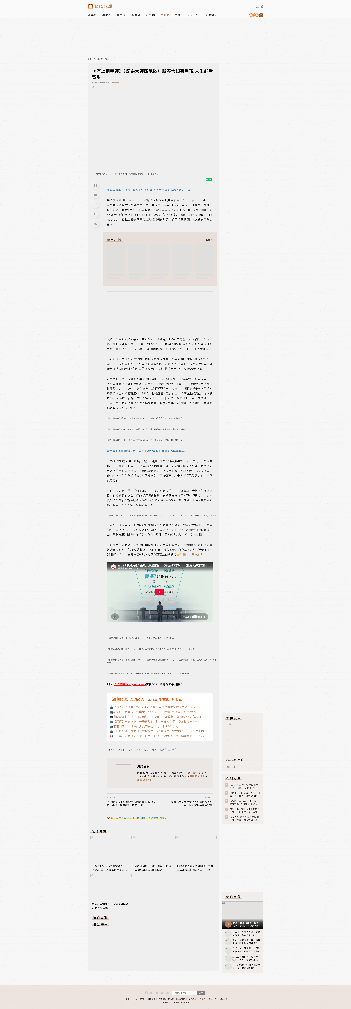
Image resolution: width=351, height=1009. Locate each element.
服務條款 (162, 999)
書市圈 (121, 15)
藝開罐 (135, 15)
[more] (208, 240)
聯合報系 (192, 999)
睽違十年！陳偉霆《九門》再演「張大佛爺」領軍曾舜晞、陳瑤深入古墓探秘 (245, 794)
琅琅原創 (192, 15)
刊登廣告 (127, 999)
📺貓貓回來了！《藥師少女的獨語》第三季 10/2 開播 (144, 726)
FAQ (136, 999)
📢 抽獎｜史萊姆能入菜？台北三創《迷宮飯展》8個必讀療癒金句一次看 (157, 736)
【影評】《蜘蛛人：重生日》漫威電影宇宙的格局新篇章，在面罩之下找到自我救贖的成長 (245, 802)
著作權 (171, 999)
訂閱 (201, 992)
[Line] (95, 195)
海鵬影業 (115, 82)
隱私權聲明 (180, 999)
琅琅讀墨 (210, 15)
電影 (107, 59)
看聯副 (106, 15)
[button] (95, 204)
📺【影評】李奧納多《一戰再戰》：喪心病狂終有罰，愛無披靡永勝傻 (154, 721)
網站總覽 (224, 999)
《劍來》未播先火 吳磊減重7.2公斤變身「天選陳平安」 (244, 786)
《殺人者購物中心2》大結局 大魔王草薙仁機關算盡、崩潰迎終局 (245, 818)
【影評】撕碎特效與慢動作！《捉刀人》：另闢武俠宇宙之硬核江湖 (111, 869)
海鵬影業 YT (144, 779)
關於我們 (212, 999)
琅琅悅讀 (91, 59)
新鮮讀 (92, 15)
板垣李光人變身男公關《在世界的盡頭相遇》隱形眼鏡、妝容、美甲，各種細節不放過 (195, 869)
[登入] (257, 6)
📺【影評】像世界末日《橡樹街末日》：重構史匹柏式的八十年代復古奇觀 (157, 731)
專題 (178, 15)
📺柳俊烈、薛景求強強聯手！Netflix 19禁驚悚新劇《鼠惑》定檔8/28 (154, 712)
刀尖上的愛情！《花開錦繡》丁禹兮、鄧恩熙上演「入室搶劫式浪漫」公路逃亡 (245, 810)
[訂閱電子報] (255, 15)
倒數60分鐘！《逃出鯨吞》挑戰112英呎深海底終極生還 (152, 867)
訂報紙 (202, 999)
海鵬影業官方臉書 (191, 554)
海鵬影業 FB (196, 776)
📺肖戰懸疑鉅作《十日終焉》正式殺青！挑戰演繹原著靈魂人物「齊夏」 (156, 717)
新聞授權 (151, 999)
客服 (142, 999)
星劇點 (164, 15)
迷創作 (150, 15)
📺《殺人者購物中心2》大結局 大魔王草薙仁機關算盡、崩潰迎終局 (153, 707)
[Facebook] (95, 185)
